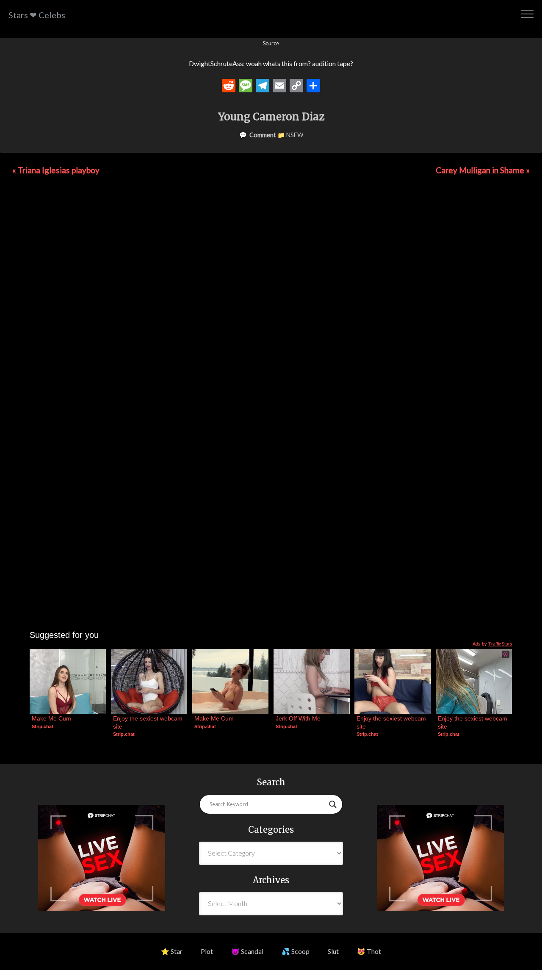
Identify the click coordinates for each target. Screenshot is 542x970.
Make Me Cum (51, 718)
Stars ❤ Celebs (36, 15)
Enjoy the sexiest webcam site (148, 722)
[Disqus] (271, 302)
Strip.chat (42, 726)
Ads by (492, 643)
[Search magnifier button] (333, 804)
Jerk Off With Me (298, 718)
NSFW (295, 135)
